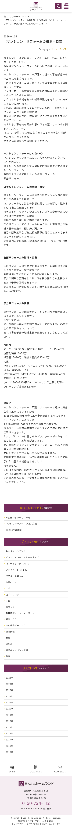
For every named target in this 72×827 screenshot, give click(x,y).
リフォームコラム (60, 49)
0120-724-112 (36, 803)
